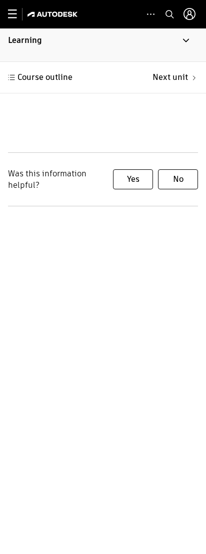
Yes (133, 179)
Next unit (170, 77)
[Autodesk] (54, 14)
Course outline (45, 77)
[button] (103, 44)
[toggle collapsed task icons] (151, 14)
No (178, 179)
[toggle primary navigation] (18, 14)
